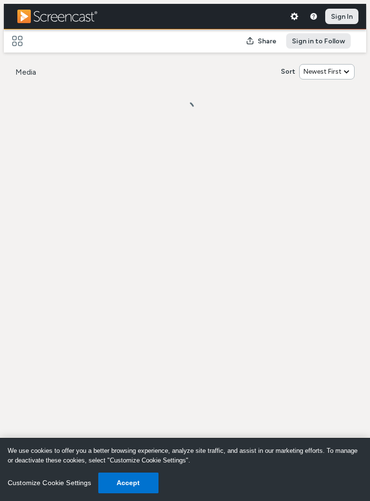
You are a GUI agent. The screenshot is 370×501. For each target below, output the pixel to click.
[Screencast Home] (63, 16)
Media (25, 72)
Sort (288, 71)
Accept (128, 483)
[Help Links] (313, 16)
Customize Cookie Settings (50, 483)
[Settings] (294, 16)
